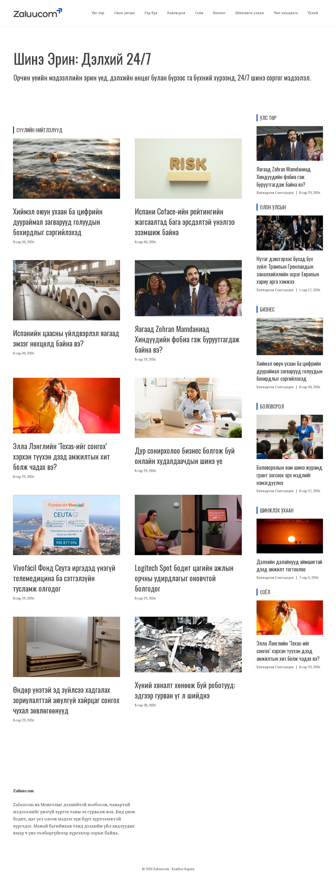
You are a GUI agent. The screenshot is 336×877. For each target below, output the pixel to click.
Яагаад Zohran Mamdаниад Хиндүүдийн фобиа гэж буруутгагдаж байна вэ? (187, 339)
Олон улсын (124, 13)
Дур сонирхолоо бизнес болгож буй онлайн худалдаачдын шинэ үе (185, 455)
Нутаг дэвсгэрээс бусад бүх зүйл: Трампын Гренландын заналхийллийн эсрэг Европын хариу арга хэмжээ (288, 270)
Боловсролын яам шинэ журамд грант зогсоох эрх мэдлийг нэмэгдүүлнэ (289, 474)
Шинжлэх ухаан (249, 13)
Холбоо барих (182, 869)
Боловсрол (176, 13)
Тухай (313, 13)
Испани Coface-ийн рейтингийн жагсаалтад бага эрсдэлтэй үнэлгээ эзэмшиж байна (185, 221)
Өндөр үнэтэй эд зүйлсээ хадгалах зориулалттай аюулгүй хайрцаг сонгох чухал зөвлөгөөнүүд (66, 700)
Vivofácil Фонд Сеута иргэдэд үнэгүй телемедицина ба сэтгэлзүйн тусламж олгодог (64, 578)
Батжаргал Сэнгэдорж (275, 193)
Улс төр (98, 13)
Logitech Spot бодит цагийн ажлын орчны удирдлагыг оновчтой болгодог (184, 578)
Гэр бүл (151, 13)
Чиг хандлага (286, 13)
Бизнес (219, 13)
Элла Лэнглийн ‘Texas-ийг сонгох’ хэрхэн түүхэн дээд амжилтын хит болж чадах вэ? (61, 456)
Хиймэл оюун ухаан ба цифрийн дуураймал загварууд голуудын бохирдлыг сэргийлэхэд (58, 221)
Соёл (199, 13)
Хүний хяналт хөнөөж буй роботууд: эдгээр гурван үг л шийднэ (185, 690)
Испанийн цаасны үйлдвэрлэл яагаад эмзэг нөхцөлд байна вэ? (66, 338)
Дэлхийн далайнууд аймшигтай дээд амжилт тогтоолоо (289, 565)
